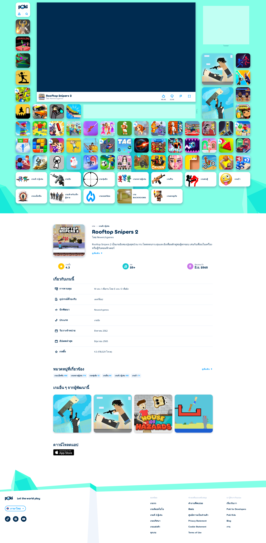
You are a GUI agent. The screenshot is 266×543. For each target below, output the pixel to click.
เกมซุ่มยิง (94, 376)
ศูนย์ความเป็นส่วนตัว (198, 515)
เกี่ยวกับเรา (232, 503)
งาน (228, 527)
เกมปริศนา (155, 521)
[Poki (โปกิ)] (23, 7)
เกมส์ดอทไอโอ (157, 509)
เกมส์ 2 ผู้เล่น (104, 226)
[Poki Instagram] (15, 519)
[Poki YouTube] (23, 519)
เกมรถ (153, 503)
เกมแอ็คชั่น (60, 376)
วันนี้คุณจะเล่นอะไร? (26, 14)
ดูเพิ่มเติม (96, 253)
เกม (93, 226)
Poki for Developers (236, 509)
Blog (229, 521)
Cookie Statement (197, 527)
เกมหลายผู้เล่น (78, 376)
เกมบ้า (136, 376)
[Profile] (19, 14)
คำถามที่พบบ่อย (195, 503)
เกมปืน (107, 376)
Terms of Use (195, 533)
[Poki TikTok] (7, 519)
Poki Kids (231, 515)
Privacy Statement (197, 521)
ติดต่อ (191, 509)
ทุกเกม (153, 533)
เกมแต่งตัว (155, 527)
